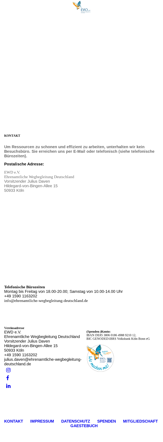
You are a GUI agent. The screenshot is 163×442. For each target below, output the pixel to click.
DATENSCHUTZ (75, 421)
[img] (81, 7)
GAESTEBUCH (84, 426)
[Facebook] (7, 378)
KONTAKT (13, 421)
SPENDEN (107, 421)
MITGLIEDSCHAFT (138, 421)
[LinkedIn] (8, 386)
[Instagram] (8, 370)
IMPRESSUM (42, 421)
